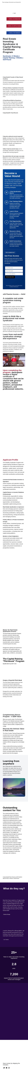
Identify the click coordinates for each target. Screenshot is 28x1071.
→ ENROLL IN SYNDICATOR (14, 18)
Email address (6, 1046)
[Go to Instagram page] (9, 1068)
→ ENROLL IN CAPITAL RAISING (14, 25)
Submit (6, 1053)
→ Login (14, 13)
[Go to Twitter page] (4, 1068)
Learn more (12, 145)
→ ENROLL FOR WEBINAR (14, 32)
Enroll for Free (8, 1000)
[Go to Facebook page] (6, 1068)
